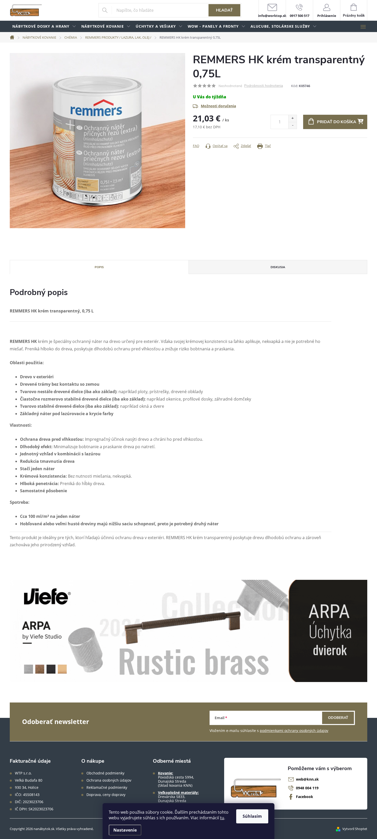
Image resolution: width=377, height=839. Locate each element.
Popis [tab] (99, 267)
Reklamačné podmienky (106, 787)
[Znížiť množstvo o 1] (292, 125)
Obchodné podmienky (105, 773)
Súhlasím (252, 816)
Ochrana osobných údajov (108, 780)
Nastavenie (125, 830)
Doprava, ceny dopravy (105, 795)
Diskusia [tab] (278, 267)
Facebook (304, 796)
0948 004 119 (307, 787)
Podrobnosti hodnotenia (263, 86)
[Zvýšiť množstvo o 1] (292, 118)
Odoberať (338, 717)
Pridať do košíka (336, 122)
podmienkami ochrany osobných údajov (294, 730)
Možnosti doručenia (218, 105)
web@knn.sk (307, 779)
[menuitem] (44, 26)
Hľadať (224, 10)
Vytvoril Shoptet (354, 828)
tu (222, 818)
